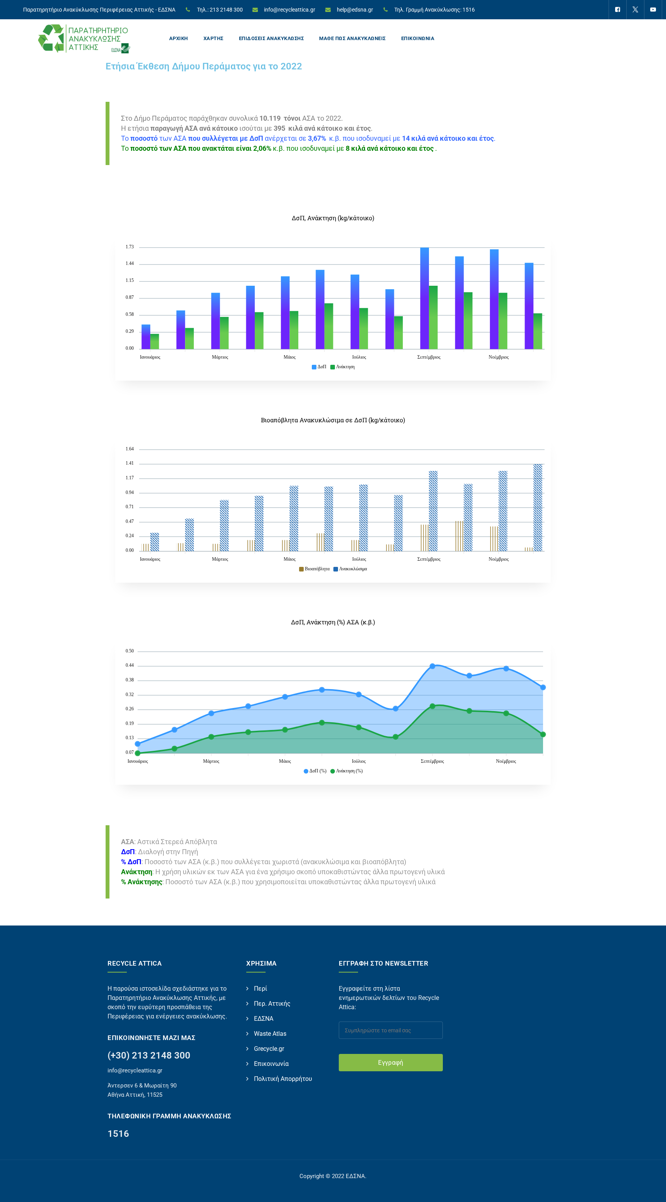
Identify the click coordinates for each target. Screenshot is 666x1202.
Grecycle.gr (269, 1048)
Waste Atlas (270, 1033)
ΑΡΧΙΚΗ (178, 38)
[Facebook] (617, 9)
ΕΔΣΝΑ (263, 1018)
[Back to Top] (649, 1189)
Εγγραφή (390, 1062)
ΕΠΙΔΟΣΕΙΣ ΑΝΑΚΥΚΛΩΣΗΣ (271, 38)
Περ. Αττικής (272, 1003)
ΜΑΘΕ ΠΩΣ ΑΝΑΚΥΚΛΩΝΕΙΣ (352, 38)
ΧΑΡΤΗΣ (214, 38)
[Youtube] (653, 9)
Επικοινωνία (271, 1063)
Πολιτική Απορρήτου (283, 1078)
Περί (260, 988)
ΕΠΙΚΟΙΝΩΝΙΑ (418, 38)
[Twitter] (635, 9)
